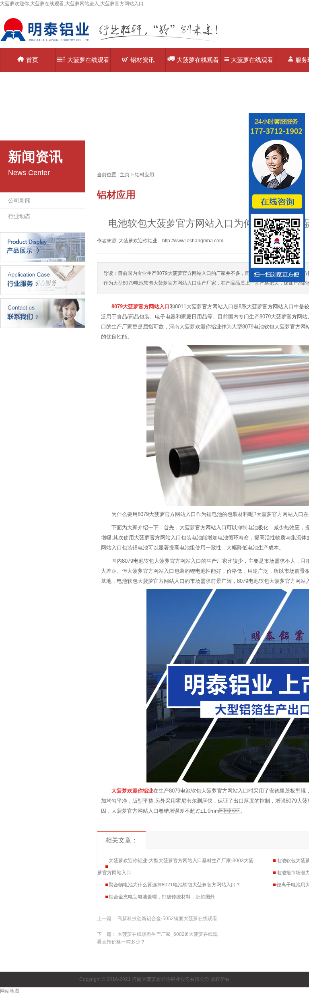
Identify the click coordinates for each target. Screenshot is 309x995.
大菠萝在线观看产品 (88, 64)
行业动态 (19, 216)
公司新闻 (19, 200)
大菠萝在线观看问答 (252, 64)
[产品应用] (42, 279)
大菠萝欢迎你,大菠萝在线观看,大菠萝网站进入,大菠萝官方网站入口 (72, 3)
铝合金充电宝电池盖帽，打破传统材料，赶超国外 (162, 897)
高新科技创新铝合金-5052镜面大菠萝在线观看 (167, 918)
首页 (32, 59)
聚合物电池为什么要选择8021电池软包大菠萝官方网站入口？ (175, 885)
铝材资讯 (142, 59)
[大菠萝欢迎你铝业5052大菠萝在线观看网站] (114, 42)
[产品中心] (42, 246)
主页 (125, 175)
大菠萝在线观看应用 (198, 64)
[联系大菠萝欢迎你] (42, 312)
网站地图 (9, 991)
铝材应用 (144, 175)
